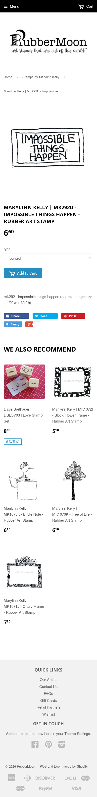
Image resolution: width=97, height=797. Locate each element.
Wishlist (48, 714)
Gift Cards (48, 700)
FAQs (48, 693)
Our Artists (48, 679)
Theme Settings (77, 733)
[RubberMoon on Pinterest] (48, 745)
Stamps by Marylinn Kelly (40, 76)
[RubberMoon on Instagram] (62, 745)
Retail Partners (49, 707)
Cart (89, 6)
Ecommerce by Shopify (71, 766)
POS (43, 766)
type (7, 248)
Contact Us (48, 686)
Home (8, 76)
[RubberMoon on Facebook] (35, 745)
